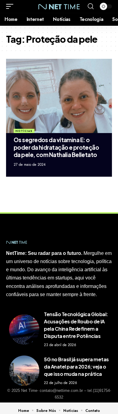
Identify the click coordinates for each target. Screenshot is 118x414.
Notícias (23, 131)
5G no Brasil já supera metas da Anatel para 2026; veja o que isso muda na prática (76, 366)
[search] (90, 6)
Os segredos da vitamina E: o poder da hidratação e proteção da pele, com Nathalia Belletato (56, 147)
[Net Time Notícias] (59, 6)
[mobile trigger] (11, 6)
